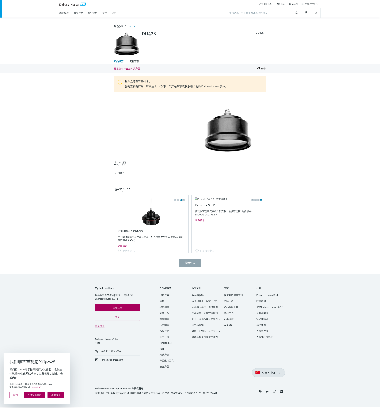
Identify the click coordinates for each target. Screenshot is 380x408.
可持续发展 (262, 330)
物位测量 (164, 307)
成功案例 (261, 324)
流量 (162, 301)
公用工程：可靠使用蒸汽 (205, 336)
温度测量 (164, 318)
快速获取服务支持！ (234, 295)
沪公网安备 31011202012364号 (200, 393)
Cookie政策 (36, 387)
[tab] (120, 61)
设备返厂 (228, 324)
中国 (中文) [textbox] (310, 4)
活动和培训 (262, 318)
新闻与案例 (262, 313)
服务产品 (164, 366)
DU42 (121, 173)
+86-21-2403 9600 (111, 351)
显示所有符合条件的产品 (127, 68)
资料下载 (280, 4)
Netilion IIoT (166, 342)
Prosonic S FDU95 (130, 231)
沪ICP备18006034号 (172, 393)
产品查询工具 (265, 4)
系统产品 (164, 330)
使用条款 (110, 393)
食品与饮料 (198, 295)
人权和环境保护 (264, 336)
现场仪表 (119, 26)
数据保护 (121, 393)
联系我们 (293, 4)
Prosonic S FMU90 (208, 205)
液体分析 (164, 313)
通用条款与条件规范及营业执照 (143, 393)
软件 (162, 348)
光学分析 (164, 336)
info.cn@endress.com (112, 359)
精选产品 (164, 354)
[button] (117, 307)
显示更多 (190, 263)
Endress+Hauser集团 (267, 295)
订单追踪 (228, 318)
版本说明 (99, 393)
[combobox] (311, 4)
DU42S (131, 26)
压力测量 (165, 324)
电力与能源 (198, 324)
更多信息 (122, 245)
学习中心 (228, 313)
